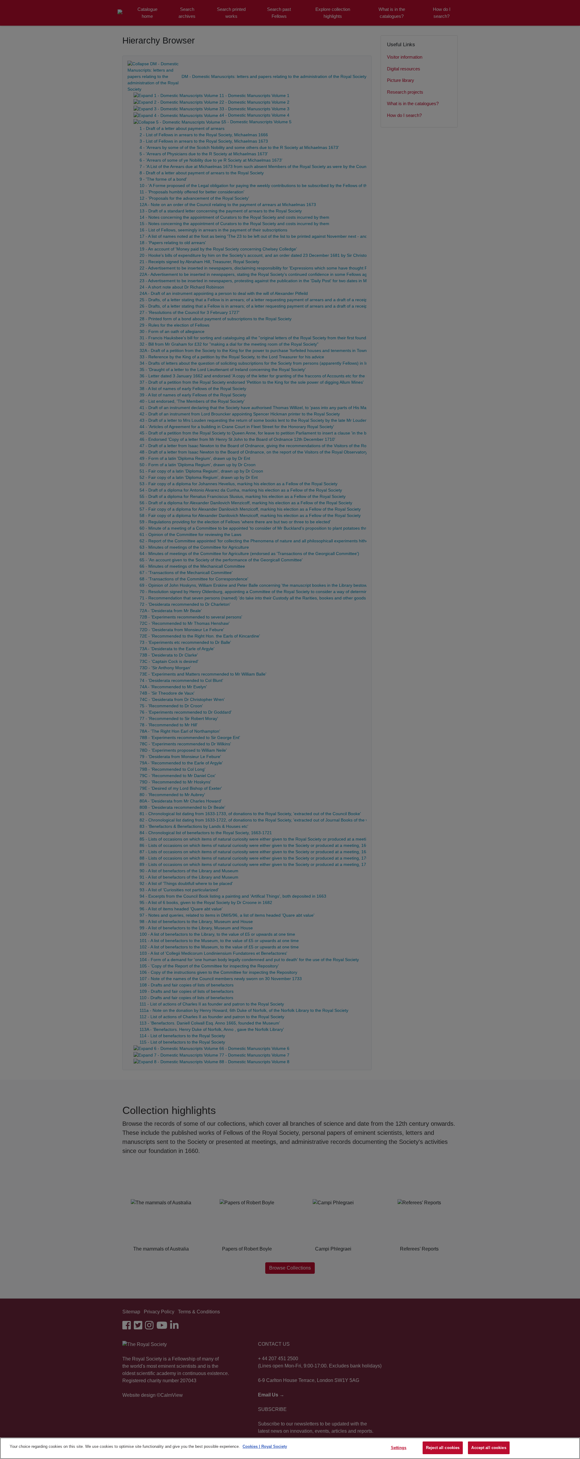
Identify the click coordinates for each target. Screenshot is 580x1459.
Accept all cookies (488, 1447)
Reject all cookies (442, 1447)
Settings (399, 1447)
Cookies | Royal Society (265, 1446)
